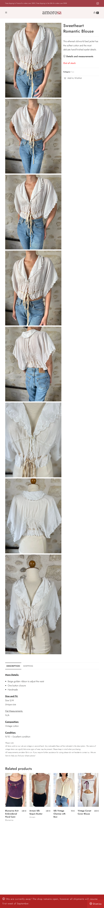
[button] (72, 78)
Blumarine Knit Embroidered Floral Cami (11, 813)
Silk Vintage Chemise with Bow (60, 813)
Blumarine (9, 820)
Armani (32, 817)
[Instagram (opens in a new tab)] (97, 3)
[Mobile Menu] (6, 12)
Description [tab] (13, 666)
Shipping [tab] (28, 666)
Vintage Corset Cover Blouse (84, 812)
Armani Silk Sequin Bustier (35, 812)
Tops (72, 72)
